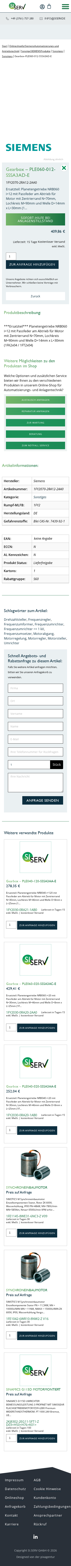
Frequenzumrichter (49, 624)
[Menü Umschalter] (65, 6)
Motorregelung (15, 638)
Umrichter (11, 643)
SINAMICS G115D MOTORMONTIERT (33, 1389)
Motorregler (37, 638)
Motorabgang (43, 634)
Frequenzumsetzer (18, 634)
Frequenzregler (39, 619)
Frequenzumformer (18, 624)
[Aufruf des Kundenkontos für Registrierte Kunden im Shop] (42, 6)
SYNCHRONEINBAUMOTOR (26, 1187)
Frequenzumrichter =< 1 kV (24, 629)
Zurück (35, 296)
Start (4, 46)
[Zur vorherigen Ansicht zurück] (64, 171)
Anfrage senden (42, 800)
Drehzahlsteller (15, 619)
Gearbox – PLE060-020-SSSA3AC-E (31, 984)
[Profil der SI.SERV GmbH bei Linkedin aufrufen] (35, 1537)
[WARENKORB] (49, 6)
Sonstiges (57, 51)
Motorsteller (57, 638)
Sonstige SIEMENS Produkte (35, 51)
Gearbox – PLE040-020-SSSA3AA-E (31, 1086)
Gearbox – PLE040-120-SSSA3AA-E (31, 881)
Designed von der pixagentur (35, 1557)
